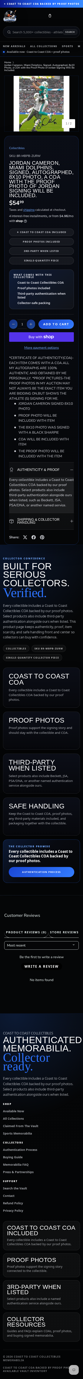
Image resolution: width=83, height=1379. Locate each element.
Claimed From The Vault (20, 1126)
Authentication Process (41, 872)
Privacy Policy (13, 1211)
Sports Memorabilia (17, 1133)
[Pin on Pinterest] (42, 537)
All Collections (43, 46)
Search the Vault (15, 1188)
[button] (50, 16)
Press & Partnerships (18, 1172)
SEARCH (70, 32)
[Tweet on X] (25, 537)
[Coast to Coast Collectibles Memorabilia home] (23, 16)
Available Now (13, 1111)
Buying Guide (13, 1157)
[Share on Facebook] (33, 537)
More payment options (41, 347)
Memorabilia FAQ (16, 1165)
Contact (8, 1196)
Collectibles (17, 148)
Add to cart (56, 324)
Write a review (41, 966)
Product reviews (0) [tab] (26, 932)
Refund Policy (13, 1203)
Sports (67, 46)
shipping (28, 210)
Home (7, 62)
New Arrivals (14, 46)
